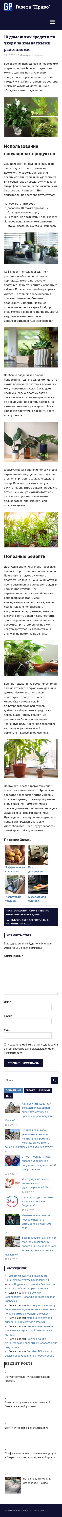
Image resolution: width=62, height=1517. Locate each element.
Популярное (13, 1090)
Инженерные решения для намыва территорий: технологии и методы (29, 1330)
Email (8, 1016)
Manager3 (25, 55)
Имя (7, 1001)
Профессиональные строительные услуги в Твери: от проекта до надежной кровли (30, 1455)
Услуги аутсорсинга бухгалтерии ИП (27, 1427)
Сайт (7, 1030)
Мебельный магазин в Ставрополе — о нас (37, 1481)
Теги (9, 1096)
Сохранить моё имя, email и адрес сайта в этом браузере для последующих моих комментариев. (31, 1049)
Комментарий (13, 955)
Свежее (30, 1090)
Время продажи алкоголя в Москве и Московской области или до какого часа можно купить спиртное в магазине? (31, 1246)
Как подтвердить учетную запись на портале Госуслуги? (38, 1201)
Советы (38, 55)
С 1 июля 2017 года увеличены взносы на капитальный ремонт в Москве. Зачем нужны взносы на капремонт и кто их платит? (29, 1138)
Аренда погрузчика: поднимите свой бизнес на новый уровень (27, 1404)
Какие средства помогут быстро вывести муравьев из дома (27, 912)
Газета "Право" (33, 7)
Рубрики (44, 1090)
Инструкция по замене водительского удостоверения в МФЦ (36, 1183)
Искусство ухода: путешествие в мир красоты (27, 1378)
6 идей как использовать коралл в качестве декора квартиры (30, 1297)
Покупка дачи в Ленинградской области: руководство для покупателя (31, 1343)
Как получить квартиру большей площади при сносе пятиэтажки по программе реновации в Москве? (28, 1112)
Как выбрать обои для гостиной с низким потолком (27, 922)
